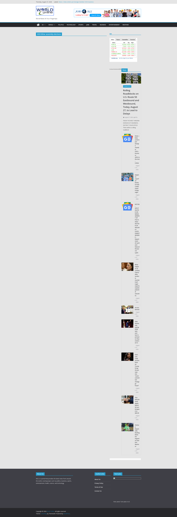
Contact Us (98, 491)
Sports (80, 25)
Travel (94, 25)
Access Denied (137, 308)
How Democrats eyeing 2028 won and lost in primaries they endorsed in (137, 332)
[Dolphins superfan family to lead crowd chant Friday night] (127, 187)
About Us (97, 479)
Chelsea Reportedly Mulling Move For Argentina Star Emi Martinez (137, 435)
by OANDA (119, 69)
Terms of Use (99, 487)
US (43, 25)
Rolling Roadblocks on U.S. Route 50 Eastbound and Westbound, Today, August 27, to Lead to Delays (74, 3)
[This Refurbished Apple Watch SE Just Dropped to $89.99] (127, 408)
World (50, 25)
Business (103, 25)
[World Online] (38, 25)
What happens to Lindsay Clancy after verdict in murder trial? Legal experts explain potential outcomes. (137, 280)
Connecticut (127, 86)
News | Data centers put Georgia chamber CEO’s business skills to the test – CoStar (137, 149)
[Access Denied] (127, 311)
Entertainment (114, 25)
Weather (126, 25)
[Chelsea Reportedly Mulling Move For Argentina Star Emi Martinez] (127, 439)
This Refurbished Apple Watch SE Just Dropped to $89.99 (137, 405)
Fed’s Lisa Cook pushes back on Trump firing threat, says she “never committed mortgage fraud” (137, 370)
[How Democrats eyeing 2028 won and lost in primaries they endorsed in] (127, 335)
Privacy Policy (99, 483)
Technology (71, 25)
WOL (136, 117)
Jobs (87, 25)
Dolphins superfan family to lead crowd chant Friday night (137, 183)
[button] (45, 24)
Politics (61, 25)
